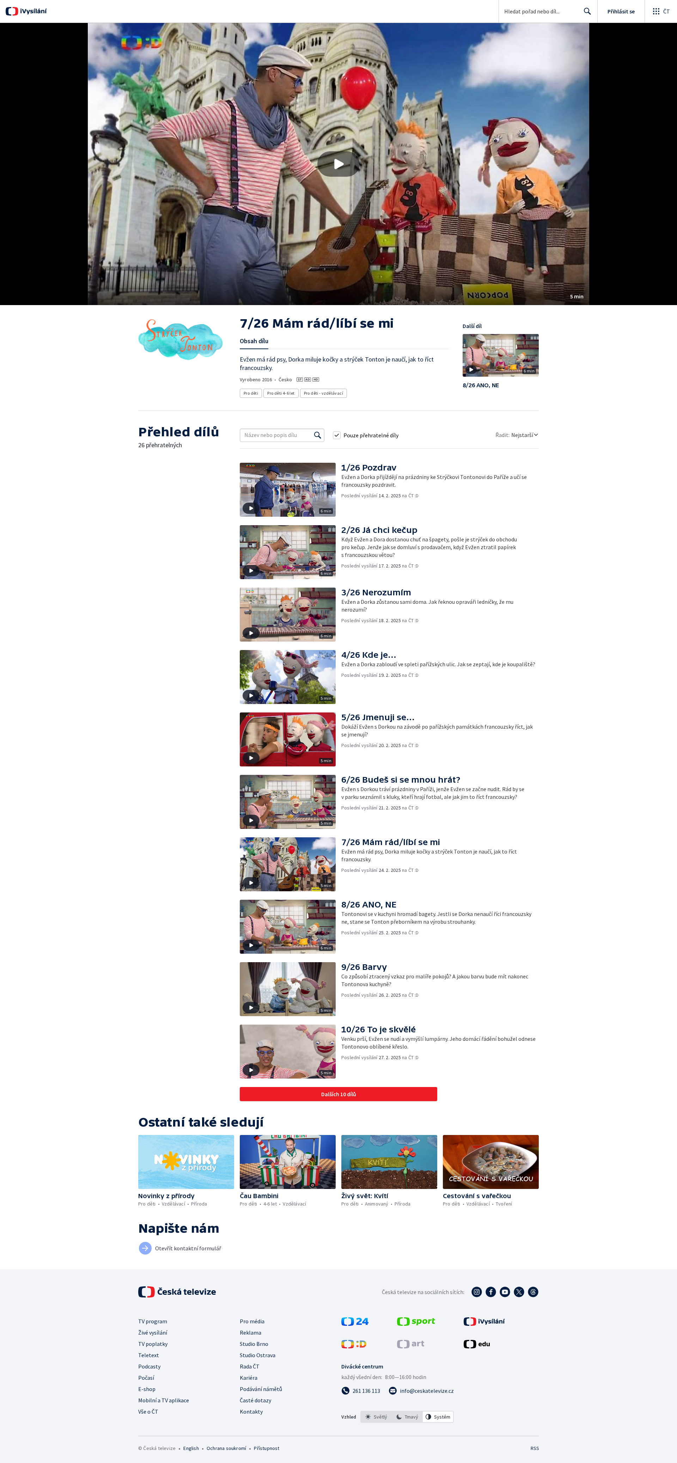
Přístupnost (266, 1448)
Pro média (252, 1321)
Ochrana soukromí (226, 1448)
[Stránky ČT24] (354, 1323)
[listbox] (407, 1417)
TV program (152, 1321)
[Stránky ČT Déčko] (353, 1346)
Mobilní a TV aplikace (163, 1400)
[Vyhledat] (317, 435)
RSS (535, 1448)
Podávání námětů (261, 1388)
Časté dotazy (255, 1400)
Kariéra (248, 1377)
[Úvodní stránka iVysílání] (33, 11)
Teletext (148, 1355)
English (191, 1448)
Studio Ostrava (257, 1355)
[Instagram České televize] (476, 1292)
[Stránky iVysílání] (484, 1323)
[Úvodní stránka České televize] (177, 1292)
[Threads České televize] (533, 1292)
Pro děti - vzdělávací (323, 393)
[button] (338, 164)
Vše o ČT (148, 1411)
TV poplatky (152, 1343)
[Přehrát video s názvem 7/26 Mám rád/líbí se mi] (338, 164)
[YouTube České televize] (505, 1292)
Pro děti (251, 393)
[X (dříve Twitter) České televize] (519, 1292)
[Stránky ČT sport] (416, 1323)
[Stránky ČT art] (410, 1346)
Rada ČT (250, 1366)
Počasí (146, 1377)
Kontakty (251, 1411)
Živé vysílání (152, 1332)
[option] (376, 1417)
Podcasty (149, 1366)
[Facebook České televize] (490, 1292)
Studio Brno (254, 1343)
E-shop (146, 1388)
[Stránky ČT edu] (477, 1346)
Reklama (250, 1332)
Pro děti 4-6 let (280, 393)
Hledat (587, 11)
